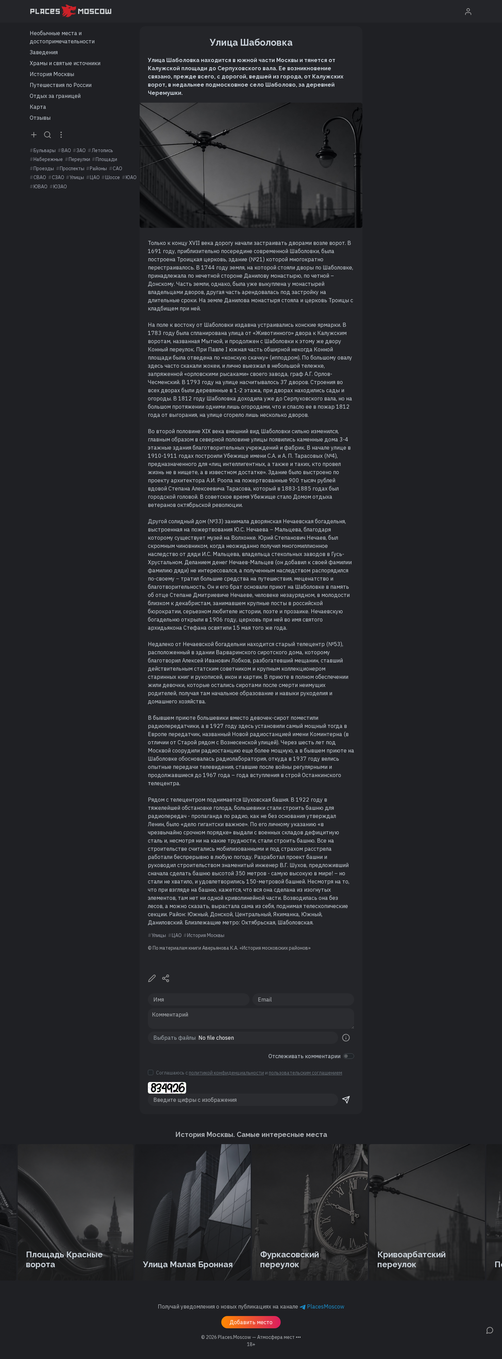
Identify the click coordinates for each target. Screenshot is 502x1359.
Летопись (102, 150)
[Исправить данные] (152, 977)
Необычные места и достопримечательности (62, 37)
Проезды (43, 168)
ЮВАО (40, 187)
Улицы (77, 177)
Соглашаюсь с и (249, 1073)
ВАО (66, 150)
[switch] (348, 1056)
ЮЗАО (60, 187)
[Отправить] (346, 1100)
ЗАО (81, 150)
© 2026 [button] (251, 1337)
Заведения (44, 52)
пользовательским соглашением (305, 1073)
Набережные (48, 159)
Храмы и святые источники (65, 63)
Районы (98, 168)
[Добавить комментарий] (490, 1329)
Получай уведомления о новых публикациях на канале (251, 1306)
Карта (38, 106)
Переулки (79, 159)
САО (117, 168)
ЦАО (95, 177)
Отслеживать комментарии (304, 1056)
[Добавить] (34, 134)
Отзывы (40, 117)
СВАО (39, 177)
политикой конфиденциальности (226, 1073)
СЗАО (58, 177)
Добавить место (251, 1322)
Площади (106, 159)
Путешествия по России (61, 85)
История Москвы (52, 74)
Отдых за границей (55, 95)
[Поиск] (47, 134)
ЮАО (131, 177)
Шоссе (112, 177)
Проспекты (72, 168)
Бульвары (44, 150)
